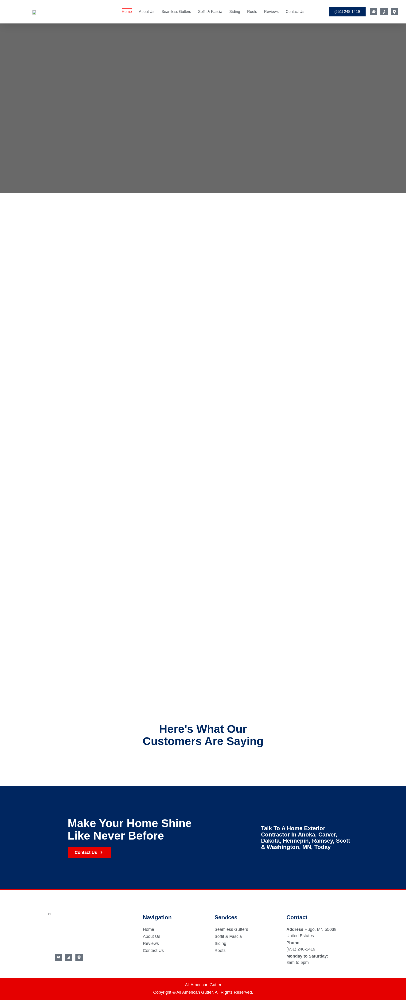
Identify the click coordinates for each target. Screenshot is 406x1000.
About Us (146, 12)
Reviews (271, 12)
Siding (234, 12)
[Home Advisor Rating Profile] (374, 11)
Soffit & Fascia (210, 12)
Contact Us (295, 12)
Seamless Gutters (176, 12)
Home (127, 12)
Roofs (252, 12)
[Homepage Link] (34, 12)
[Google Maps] (394, 11)
